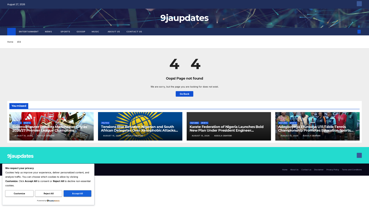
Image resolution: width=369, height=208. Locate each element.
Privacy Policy (332, 169)
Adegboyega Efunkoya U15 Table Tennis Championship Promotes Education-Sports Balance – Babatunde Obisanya (314, 130)
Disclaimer (319, 169)
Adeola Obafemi (46, 136)
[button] (354, 31)
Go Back (184, 93)
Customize (19, 193)
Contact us (134, 31)
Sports (65, 31)
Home (10, 41)
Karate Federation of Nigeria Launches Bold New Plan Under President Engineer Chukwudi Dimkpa (226, 130)
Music (96, 31)
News (49, 31)
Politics (105, 123)
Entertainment (29, 31)
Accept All (77, 193)
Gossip (81, 31)
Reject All (49, 193)
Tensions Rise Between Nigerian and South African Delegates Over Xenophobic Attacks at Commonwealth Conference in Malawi (138, 130)
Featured (17, 123)
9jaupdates (184, 18)
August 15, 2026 (24, 136)
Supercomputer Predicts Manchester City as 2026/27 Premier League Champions (49, 128)
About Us (114, 31)
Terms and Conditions (352, 169)
